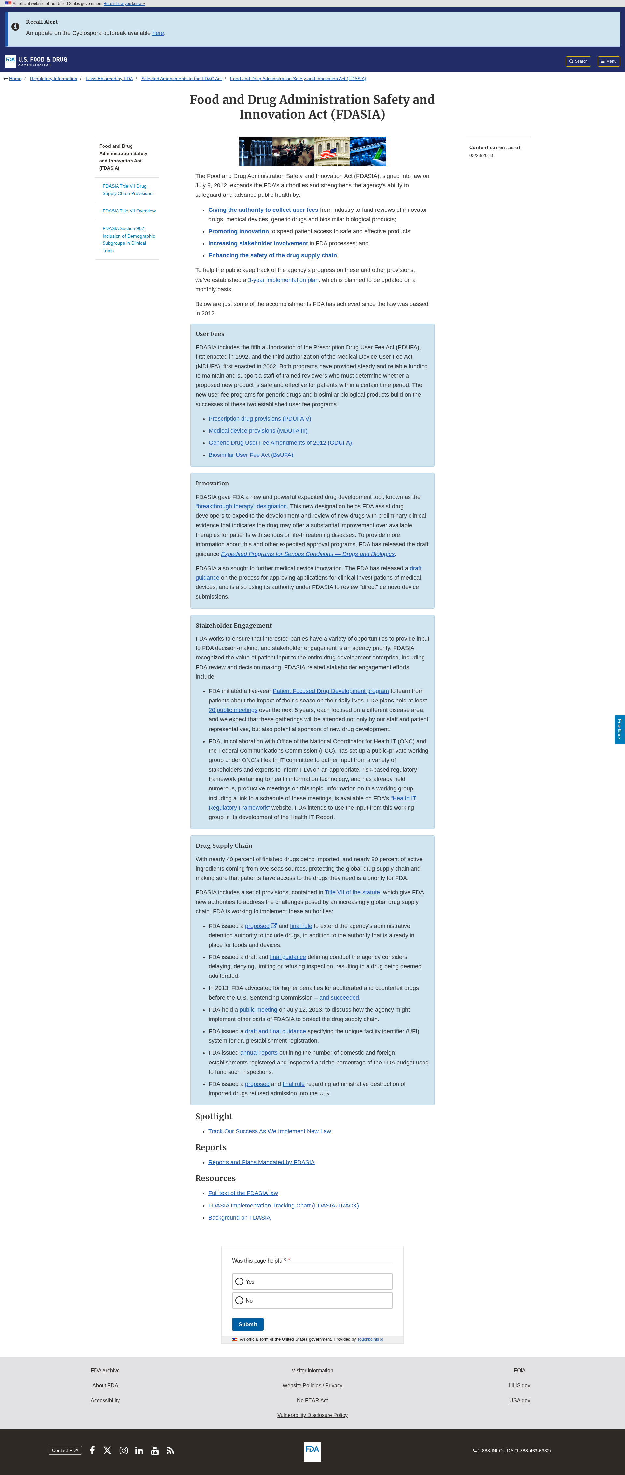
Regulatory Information (53, 78)
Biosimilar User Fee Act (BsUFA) (251, 455)
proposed (257, 1084)
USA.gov (519, 1400)
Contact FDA (65, 1450)
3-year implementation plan (283, 280)
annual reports (259, 1052)
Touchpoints (368, 1339)
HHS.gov (519, 1385)
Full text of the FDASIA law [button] (243, 1193)
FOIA (520, 1370)
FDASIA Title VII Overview (129, 210)
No (249, 1300)
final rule (301, 926)
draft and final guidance (275, 1031)
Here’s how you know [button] (123, 3)
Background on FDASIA (239, 1217)
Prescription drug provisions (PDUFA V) (260, 418)
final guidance (288, 957)
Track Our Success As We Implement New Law (269, 1131)
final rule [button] (294, 1084)
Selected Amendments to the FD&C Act (181, 78)
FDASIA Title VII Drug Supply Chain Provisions (127, 189)
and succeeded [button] (339, 997)
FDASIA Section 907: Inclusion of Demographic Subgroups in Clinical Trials (129, 239)
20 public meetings (233, 710)
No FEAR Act (312, 1400)
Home (15, 78)
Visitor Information (312, 1370)
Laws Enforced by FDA (109, 78)
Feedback (619, 729)
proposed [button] (257, 926)
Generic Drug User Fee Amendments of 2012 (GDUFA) (280, 443)
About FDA (105, 1385)
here (158, 33)
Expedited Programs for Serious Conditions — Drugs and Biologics (308, 554)
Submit (248, 1324)
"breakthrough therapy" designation (241, 506)
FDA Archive (105, 1370)
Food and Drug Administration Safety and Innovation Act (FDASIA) (123, 157)
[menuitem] (498, 153)
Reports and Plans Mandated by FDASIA (261, 1162)
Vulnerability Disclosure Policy (312, 1415)
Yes (250, 1281)
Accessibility (105, 1400)
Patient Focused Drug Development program (331, 691)
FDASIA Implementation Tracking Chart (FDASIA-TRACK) (283, 1205)
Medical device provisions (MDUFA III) (258, 430)
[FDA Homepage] (36, 61)
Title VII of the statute (352, 892)
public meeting (258, 1009)
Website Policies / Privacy (312, 1385)
